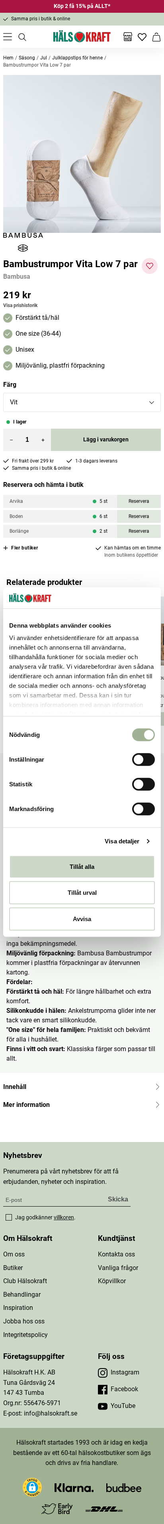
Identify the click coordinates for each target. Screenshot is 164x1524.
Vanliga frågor (118, 1268)
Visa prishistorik (20, 305)
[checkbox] (9, 1217)
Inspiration (18, 1307)
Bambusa (16, 276)
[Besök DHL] (104, 1508)
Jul (43, 58)
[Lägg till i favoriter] (150, 266)
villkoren (64, 1217)
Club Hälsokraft (25, 1281)
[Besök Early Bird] (57, 1508)
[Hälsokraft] (82, 37)
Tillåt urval (82, 892)
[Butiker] (127, 37)
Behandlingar (22, 1294)
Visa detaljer (122, 841)
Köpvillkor (112, 1281)
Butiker (13, 1268)
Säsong (27, 58)
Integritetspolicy (25, 1335)
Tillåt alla (82, 866)
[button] (82, 154)
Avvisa (82, 918)
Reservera (139, 501)
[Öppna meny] (7, 37)
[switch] (143, 759)
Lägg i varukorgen (106, 439)
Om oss (14, 1254)
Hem (8, 58)
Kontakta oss (116, 1254)
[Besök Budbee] (123, 1487)
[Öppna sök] (22, 37)
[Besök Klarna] (74, 1487)
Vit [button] (14, 402)
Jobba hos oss (24, 1321)
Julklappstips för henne (77, 58)
